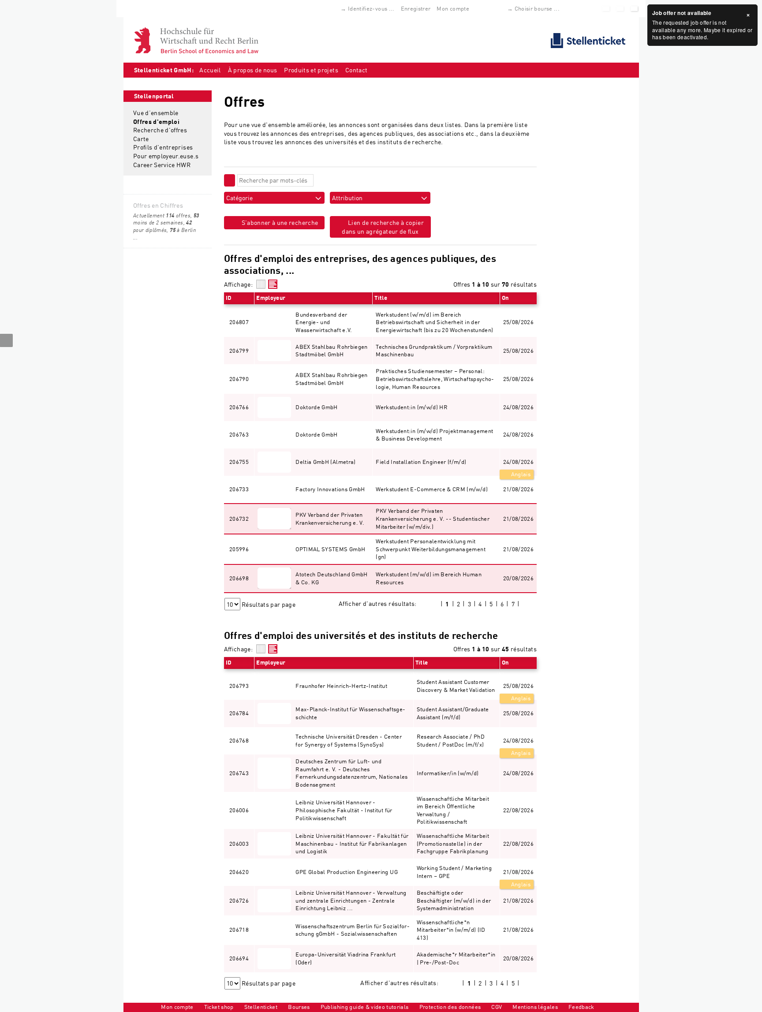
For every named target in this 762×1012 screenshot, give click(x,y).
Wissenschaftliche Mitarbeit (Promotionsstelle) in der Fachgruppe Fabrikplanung (453, 843)
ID (229, 297)
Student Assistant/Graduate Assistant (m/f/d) (453, 713)
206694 (239, 958)
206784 (239, 713)
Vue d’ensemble (156, 112)
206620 (239, 871)
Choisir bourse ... (537, 8)
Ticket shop (219, 1006)
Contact (356, 70)
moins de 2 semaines (166, 219)
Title (380, 297)
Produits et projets (311, 70)
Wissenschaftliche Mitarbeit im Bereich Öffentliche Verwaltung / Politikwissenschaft (453, 810)
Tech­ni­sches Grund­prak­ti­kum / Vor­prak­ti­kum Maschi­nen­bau (434, 350)
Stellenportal (154, 96)
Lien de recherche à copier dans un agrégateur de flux (383, 227)
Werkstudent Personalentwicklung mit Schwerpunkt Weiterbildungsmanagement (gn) (431, 549)
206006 (239, 810)
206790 (239, 378)
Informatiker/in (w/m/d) (448, 773)
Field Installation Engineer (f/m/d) (421, 461)
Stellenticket (261, 1006)
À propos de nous (252, 70)
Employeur (270, 297)
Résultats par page (268, 604)
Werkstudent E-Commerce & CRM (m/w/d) (432, 489)
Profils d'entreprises (163, 147)
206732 (239, 518)
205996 (239, 549)
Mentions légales (535, 1006)
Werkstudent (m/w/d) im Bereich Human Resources (429, 578)
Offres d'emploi (156, 121)
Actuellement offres (161, 215)
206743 (239, 773)
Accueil (209, 70)
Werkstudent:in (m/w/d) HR (412, 407)
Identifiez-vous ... (371, 8)
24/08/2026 (518, 461)
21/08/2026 (518, 871)
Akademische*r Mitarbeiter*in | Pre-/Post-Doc (456, 958)
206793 (239, 685)
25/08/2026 (518, 685)
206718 (239, 929)
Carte (141, 138)
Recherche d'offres (160, 130)
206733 (239, 489)
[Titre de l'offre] (272, 284)
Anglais (519, 474)
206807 (239, 321)
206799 (239, 350)
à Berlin (183, 230)
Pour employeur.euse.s (165, 156)
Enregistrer (416, 8)
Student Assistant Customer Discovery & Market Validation (456, 685)
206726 (239, 900)
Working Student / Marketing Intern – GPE (454, 871)
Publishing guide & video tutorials (365, 1006)
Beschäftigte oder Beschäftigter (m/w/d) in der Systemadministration (454, 900)
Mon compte (453, 8)
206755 (239, 461)
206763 (239, 434)
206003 (239, 843)
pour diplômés (162, 226)
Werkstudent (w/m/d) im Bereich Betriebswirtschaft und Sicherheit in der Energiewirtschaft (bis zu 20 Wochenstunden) (434, 322)
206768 (239, 740)
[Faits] (260, 284)
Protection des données (450, 1006)
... (135, 237)
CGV (496, 1006)
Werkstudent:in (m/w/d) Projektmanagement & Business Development (434, 434)
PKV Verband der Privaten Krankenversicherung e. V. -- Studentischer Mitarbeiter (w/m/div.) (432, 518)
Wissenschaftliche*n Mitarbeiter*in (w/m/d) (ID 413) (451, 930)
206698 (239, 578)
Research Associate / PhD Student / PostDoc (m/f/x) (451, 740)
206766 (239, 407)
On (505, 297)
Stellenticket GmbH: (164, 70)
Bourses (299, 1006)
